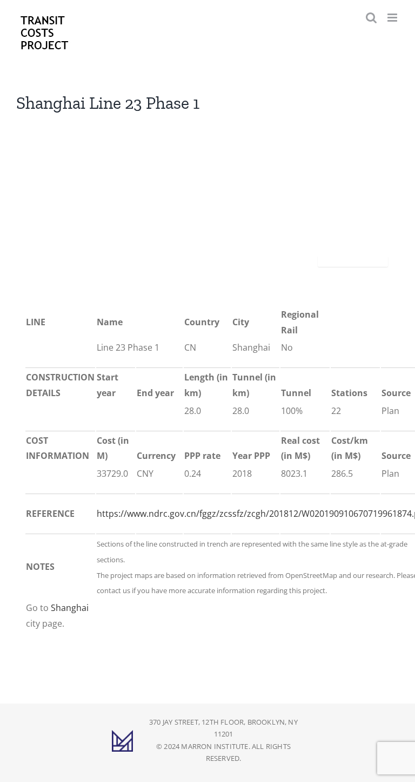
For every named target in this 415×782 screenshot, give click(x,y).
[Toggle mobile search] (371, 17)
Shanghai (70, 608)
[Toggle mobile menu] (393, 17)
